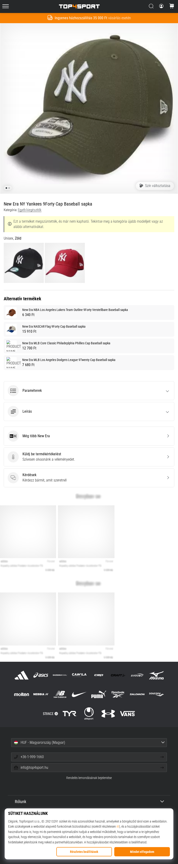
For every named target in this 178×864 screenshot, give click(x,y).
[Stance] (50, 713)
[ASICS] (40, 675)
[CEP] (98, 675)
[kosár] (172, 6)
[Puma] (98, 694)
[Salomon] (137, 694)
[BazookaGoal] (60, 675)
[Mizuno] (156, 675)
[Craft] (117, 675)
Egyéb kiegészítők (29, 210)
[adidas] (21, 675)
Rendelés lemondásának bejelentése (89, 778)
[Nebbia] (40, 694)
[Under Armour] (108, 713)
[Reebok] (117, 694)
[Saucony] (156, 694)
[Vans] (127, 713)
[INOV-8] (137, 675)
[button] (89, 390)
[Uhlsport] (89, 713)
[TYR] (69, 713)
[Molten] (21, 694)
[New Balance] (60, 694)
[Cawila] (79, 675)
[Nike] (79, 694)
